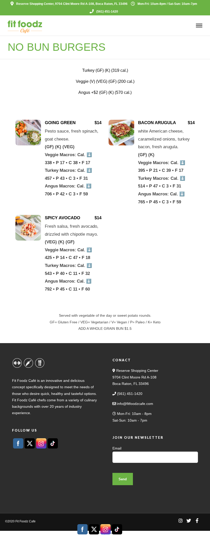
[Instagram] (180, 520)
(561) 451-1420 (107, 11)
